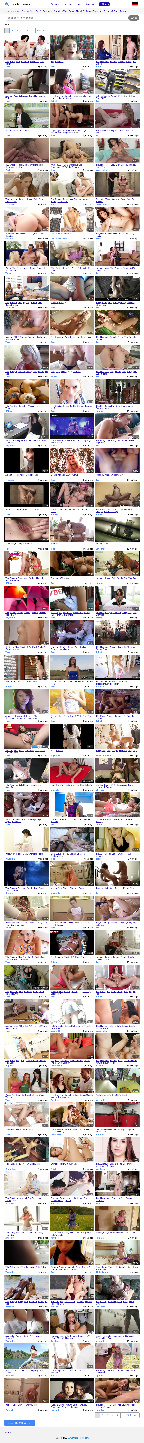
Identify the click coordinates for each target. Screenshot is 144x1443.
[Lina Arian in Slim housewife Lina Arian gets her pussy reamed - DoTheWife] (26, 47)
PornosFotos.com (94, 11)
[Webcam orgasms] (117, 460)
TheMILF (80, 11)
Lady (24, 130)
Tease (8, 408)
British (120, 95)
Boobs (67, 1025)
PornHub (9, 204)
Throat (8, 1200)
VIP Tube (100, 790)
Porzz (71, 11)
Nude (59, 442)
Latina (30, 233)
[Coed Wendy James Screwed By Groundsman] (117, 322)
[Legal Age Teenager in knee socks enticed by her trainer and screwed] (117, 942)
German (23, 337)
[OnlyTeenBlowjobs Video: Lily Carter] (26, 942)
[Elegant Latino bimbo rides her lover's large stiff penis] (26, 219)
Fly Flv (8, 927)
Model (29, 681)
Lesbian (111, 405)
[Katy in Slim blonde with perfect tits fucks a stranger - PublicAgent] (26, 357)
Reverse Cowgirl (111, 511)
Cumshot (126, 130)
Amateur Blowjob (63, 1269)
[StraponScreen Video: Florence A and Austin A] (72, 839)
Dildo (62, 784)
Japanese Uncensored (27, 718)
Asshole (99, 1094)
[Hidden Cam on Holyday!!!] (72, 942)
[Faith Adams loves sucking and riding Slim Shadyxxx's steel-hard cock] (117, 1011)
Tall (37, 543)
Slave (123, 199)
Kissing (99, 821)
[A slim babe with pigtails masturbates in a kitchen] (26, 1045)
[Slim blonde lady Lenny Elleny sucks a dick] (26, 632)
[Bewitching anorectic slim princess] (72, 908)
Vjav (53, 135)
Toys (58, 371)
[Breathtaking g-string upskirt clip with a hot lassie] (26, 1321)
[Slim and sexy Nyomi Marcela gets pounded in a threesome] (72, 1114)
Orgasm (42, 1094)
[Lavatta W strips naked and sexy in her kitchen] (117, 1114)
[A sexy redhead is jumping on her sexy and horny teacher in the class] (72, 1287)
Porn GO (9, 1203)
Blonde (118, 130)
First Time (76, 819)
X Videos (9, 307)
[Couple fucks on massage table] (117, 736)
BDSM (107, 199)
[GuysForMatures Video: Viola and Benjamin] (117, 804)
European (105, 95)
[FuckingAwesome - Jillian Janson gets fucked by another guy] (26, 184)
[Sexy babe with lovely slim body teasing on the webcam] (26, 391)
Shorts (68, 1200)
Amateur (121, 61)
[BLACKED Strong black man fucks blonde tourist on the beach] (26, 1287)
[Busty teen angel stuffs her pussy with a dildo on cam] (72, 701)
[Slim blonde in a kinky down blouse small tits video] (117, 1287)
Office (18, 130)
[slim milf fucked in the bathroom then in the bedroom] (26, 322)
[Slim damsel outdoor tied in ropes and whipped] (117, 288)
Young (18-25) (119, 302)
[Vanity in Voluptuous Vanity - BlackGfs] (26, 563)
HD (52, 61)
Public (87, 612)
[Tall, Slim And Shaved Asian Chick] (26, 908)
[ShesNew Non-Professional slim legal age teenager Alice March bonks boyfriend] (72, 47)
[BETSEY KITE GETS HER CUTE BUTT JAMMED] (117, 357)
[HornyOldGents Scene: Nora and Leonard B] (117, 563)
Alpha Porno (102, 1272)
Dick (18, 61)
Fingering (55, 649)
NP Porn (114, 11)
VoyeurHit (10, 445)
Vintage (61, 474)
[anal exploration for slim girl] (72, 529)
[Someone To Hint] (72, 1390)
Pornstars (47, 11)
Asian (64, 130)
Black (30, 95)
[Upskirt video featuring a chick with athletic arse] (117, 1080)
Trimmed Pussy (57, 1200)
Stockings (82, 130)
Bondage (115, 199)
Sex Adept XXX (60, 11)
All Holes (77, 371)
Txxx (7, 66)
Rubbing (9, 235)
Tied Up (86, 991)
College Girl (56, 993)
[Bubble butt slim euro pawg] (117, 81)
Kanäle (79, 4)
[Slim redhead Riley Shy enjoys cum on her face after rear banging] (72, 1080)
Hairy (26, 164)
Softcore (88, 784)
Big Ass (88, 1301)
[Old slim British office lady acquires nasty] (26, 115)
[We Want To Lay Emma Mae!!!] (72, 804)
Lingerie (13, 164)
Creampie (19, 543)
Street (124, 1094)
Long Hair (80, 1025)
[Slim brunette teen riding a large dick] (26, 977)
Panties (27, 612)
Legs (135, 750)
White (74, 268)
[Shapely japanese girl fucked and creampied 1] (26, 529)
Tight (7, 98)
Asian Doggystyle (65, 132)
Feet (98, 132)
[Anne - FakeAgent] (117, 115)
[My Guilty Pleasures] (26, 1183)
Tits (7, 61)
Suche (133, 18)
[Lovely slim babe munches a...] (72, 219)
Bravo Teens (57, 1134)
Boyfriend (59, 61)
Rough (99, 649)
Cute (80, 268)
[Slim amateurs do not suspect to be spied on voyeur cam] (72, 873)
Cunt (36, 233)
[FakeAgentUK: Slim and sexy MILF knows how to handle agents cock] (26, 1011)
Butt (97, 95)
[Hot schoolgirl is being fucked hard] (117, 47)
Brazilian (59, 750)
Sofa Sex (100, 924)
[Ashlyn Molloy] (72, 1183)
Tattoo (20, 164)
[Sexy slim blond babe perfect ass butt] (117, 839)
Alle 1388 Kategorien (19, 1422)
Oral (85, 1198)
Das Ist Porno (19, 4)
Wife (42, 61)
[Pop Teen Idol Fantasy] (26, 253)
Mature (129, 405)
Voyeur (113, 95)
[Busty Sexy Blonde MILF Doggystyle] (72, 322)
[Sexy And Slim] (26, 460)
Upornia (100, 411)
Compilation (86, 957)
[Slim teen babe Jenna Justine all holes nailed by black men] (117, 770)
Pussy (12, 61)
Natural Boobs (64, 98)
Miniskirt (42, 612)
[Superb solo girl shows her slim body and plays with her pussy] (26, 1218)
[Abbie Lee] (117, 1218)
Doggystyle (56, 130)
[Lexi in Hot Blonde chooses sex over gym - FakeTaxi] (26, 770)
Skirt (118, 1094)
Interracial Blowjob (65, 614)
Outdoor (65, 233)
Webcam (32, 405)
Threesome (101, 683)
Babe (79, 164)
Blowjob (113, 61)
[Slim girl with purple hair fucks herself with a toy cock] (72, 357)
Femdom (64, 853)
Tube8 (8, 273)
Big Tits (99, 63)
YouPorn (9, 170)
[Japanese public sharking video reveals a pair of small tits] (26, 1252)
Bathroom (41, 337)
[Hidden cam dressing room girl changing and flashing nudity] (117, 1321)
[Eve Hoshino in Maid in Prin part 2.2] (72, 115)
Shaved (131, 164)
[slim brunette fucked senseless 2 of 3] (72, 563)
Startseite (55, 4)
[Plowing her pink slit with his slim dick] (117, 150)
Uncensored (10, 718)
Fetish (83, 647)
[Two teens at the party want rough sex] (117, 632)
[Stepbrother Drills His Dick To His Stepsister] (117, 494)
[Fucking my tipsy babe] (117, 873)
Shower (17, 509)
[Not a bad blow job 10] (72, 1252)
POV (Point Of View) (71, 167)
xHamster (9, 480)
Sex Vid (9, 239)
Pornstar (111, 1062)
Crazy (106, 959)
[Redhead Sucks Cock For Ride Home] (117, 426)
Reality (131, 957)
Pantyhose (16, 821)
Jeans (132, 1232)
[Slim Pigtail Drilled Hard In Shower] (26, 494)
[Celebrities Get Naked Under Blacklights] (72, 426)
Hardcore (104, 61)
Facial (98, 235)
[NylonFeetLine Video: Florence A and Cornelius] (72, 632)
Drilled (25, 509)
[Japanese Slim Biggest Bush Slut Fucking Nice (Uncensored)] (26, 701)
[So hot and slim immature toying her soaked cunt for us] (72, 288)
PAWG (103, 98)
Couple (124, 164)
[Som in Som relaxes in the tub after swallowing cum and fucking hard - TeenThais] (117, 219)
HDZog (99, 617)
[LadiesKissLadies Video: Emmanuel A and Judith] (117, 908)
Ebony (83, 440)
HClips (54, 376)
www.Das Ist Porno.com (78, 1437)
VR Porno (104, 4)
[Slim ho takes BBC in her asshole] (26, 81)
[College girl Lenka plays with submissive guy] (72, 977)
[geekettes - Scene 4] (117, 1390)
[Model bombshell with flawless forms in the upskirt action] (72, 1011)
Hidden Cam (21, 853)
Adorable (86, 819)
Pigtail (36, 509)
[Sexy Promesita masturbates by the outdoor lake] (26, 1356)
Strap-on (81, 853)
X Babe (99, 1065)
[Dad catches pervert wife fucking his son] (72, 1356)
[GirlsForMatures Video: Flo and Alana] (117, 391)
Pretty (58, 1028)
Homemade (39, 95)
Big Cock (36, 440)
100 (39, 30)
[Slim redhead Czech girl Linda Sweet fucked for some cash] (72, 667)
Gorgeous (129, 1335)
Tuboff (38, 11)
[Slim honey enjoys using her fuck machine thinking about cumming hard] (26, 1149)
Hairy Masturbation (13, 167)
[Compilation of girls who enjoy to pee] (117, 977)
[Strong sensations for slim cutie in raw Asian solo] (26, 736)
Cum (131, 233)
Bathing (129, 1198)
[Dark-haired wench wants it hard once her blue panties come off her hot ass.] (72, 184)
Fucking (103, 373)
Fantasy (54, 856)
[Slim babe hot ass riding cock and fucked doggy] (72, 150)
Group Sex (14, 890)
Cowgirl (99, 511)
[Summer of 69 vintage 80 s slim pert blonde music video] (72, 460)
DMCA (8, 1432)
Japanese (72, 130)
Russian (70, 922)
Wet (107, 408)
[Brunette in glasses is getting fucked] (72, 81)
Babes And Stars (59, 239)
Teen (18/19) (11, 201)
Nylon (8, 821)
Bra (7, 1269)
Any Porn (9, 1065)
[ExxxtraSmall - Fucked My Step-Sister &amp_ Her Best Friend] (117, 667)
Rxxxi (106, 11)
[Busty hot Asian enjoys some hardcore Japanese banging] (26, 426)
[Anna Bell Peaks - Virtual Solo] (72, 494)
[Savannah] (26, 1390)
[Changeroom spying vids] (117, 529)
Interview (100, 1200)
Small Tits (34, 61)
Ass (134, 61)
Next (45, 30)
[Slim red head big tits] (117, 1149)
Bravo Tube (101, 170)
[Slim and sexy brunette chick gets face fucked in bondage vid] (117, 184)
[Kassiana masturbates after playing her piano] (26, 150)
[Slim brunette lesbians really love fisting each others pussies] (72, 1045)
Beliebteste (90, 4)
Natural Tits (63, 201)
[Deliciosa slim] (72, 736)
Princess (59, 924)
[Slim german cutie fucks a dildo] (72, 770)
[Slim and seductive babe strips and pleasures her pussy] (117, 1252)
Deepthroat (78, 612)
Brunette (25, 61)
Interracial (66, 268)
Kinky (131, 1301)
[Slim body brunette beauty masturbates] (72, 1149)
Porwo (123, 11)
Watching (55, 821)
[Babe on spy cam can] (26, 839)
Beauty (69, 1163)
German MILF (16, 339)
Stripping (34, 164)
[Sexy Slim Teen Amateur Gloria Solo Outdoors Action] (72, 1218)
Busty (129, 922)
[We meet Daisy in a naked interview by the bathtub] (117, 1183)
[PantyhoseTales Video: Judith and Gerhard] (26, 804)
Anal (25, 95)
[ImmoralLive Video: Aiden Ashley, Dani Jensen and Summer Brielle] (26, 1080)
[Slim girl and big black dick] (117, 1356)
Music (76, 474)
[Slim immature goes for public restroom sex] (72, 598)
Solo (65, 509)
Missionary (131, 647)
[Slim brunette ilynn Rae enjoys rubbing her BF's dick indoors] (72, 1321)
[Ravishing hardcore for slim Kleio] (117, 1045)
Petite (105, 649)
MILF (16, 337)
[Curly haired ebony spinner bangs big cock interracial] (117, 598)
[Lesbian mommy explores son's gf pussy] (117, 701)
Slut (125, 578)
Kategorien (68, 4)
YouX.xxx (55, 204)
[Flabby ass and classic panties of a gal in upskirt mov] (26, 598)
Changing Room (35, 853)
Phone (66, 888)
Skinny (8, 63)
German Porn (28, 11)
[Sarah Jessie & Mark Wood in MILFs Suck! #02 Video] (72, 391)
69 (67, 474)
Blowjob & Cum (12, 304)
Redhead (100, 408)
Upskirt (8, 614)
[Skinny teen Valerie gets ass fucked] (117, 253)
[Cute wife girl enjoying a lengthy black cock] (72, 253)
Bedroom (32, 337)
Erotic (53, 959)
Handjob (13, 270)
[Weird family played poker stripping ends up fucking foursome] (26, 288)
